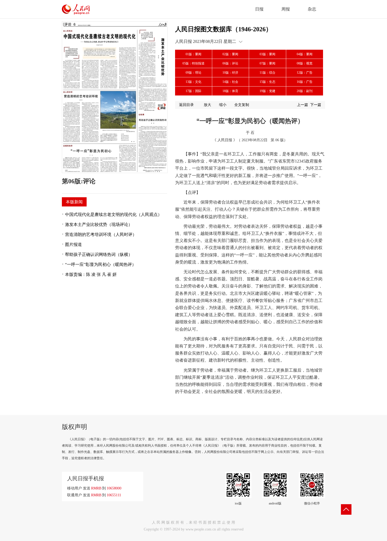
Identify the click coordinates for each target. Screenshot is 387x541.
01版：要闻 (193, 54)
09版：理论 (193, 72)
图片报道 (73, 244)
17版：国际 (193, 91)
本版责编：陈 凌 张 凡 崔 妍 (91, 274)
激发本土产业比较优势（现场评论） (98, 224)
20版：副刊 (304, 91)
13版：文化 (193, 82)
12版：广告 (304, 72)
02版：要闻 (230, 54)
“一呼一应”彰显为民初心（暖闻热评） (100, 264)
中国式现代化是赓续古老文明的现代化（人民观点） (113, 214)
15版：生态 (267, 82)
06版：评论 (230, 63)
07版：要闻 (267, 63)
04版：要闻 (304, 54)
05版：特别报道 (193, 63)
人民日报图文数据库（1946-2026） (223, 29)
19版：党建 (267, 91)
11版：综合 (267, 72)
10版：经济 (230, 72)
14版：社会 (230, 82)
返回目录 (186, 105)
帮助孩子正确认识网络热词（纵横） (98, 254)
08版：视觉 (304, 63)
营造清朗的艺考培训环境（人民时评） (101, 234)
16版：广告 (304, 82)
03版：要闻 (267, 54)
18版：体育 (230, 91)
